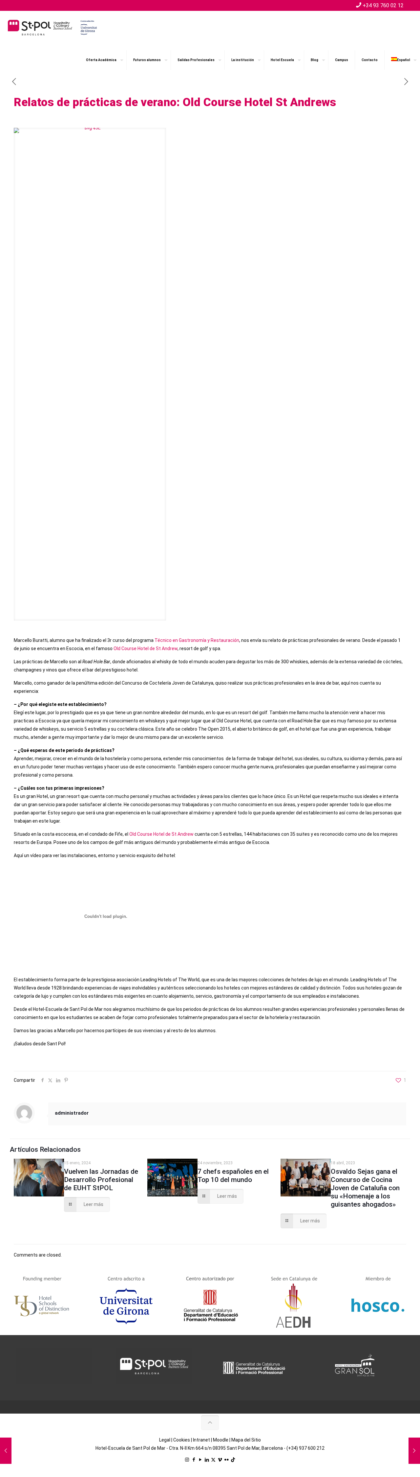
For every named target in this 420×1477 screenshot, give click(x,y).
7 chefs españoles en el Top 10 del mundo (233, 1176)
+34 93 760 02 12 (383, 5)
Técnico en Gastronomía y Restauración (197, 640)
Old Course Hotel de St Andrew (146, 648)
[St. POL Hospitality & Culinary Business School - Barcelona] (52, 27)
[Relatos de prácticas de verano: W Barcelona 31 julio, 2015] (5, 1451)
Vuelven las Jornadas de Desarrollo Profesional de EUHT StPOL (101, 1180)
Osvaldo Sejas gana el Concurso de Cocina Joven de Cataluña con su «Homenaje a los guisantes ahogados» (365, 1188)
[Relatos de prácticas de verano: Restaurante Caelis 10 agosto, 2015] (414, 1451)
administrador (72, 1113)
